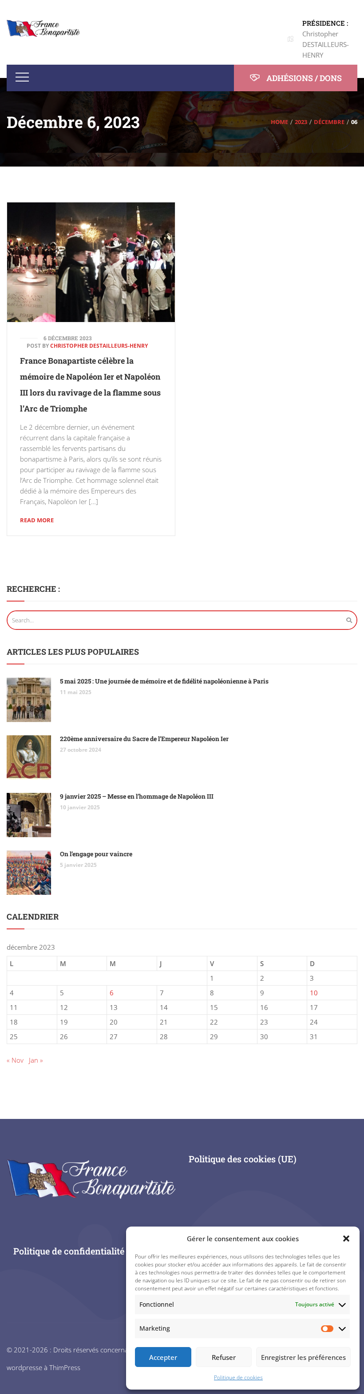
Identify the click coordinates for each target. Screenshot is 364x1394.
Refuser (224, 1357)
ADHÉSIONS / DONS (303, 78)
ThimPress (64, 1367)
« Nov (15, 1060)
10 (314, 992)
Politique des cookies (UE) (243, 1159)
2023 (301, 122)
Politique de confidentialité (68, 1251)
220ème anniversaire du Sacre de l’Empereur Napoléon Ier (144, 738)
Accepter (163, 1357)
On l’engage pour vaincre (96, 854)
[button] (346, 1238)
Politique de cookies (238, 1377)
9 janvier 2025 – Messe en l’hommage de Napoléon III (137, 796)
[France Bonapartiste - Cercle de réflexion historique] (43, 27)
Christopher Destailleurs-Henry (99, 345)
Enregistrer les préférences (303, 1357)
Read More (37, 520)
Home (279, 122)
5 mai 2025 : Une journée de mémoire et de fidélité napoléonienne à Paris (164, 681)
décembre (329, 122)
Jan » (36, 1060)
